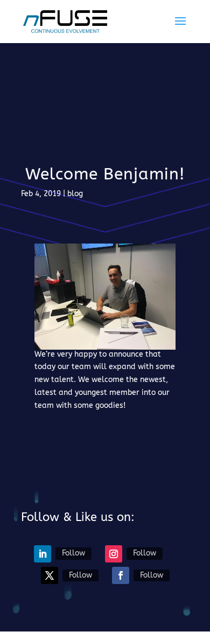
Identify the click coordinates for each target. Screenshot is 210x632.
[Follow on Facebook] (120, 575)
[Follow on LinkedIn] (42, 553)
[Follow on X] (49, 575)
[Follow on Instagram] (113, 553)
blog (75, 193)
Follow (73, 553)
